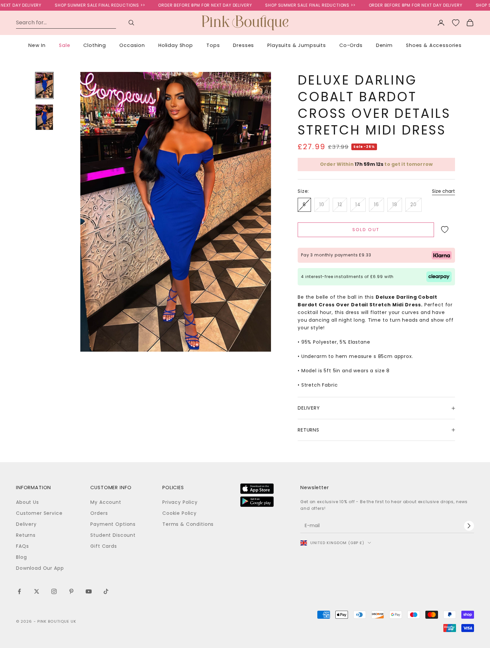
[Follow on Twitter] (36, 591)
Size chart (443, 191)
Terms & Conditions (188, 524)
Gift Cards (103, 546)
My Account (105, 502)
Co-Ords (351, 45)
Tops (213, 45)
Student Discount (112, 535)
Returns (26, 535)
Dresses (243, 45)
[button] (444, 229)
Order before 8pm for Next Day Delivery (194, 5)
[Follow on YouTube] (88, 591)
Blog (21, 557)
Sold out (366, 229)
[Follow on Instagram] (54, 591)
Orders (99, 513)
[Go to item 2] (44, 117)
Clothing (94, 45)
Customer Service (39, 513)
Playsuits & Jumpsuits (296, 45)
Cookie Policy (179, 513)
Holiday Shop (175, 45)
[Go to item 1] (44, 85)
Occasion (132, 45)
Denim (384, 45)
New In (37, 45)
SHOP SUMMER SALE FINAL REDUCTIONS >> (89, 5)
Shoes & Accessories (434, 45)
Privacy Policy (180, 502)
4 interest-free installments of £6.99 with (347, 276)
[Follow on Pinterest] (71, 591)
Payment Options (113, 524)
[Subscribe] (469, 526)
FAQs (22, 546)
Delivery (26, 524)
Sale (64, 45)
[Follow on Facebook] (19, 591)
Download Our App (40, 568)
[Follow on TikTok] (106, 591)
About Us (27, 502)
